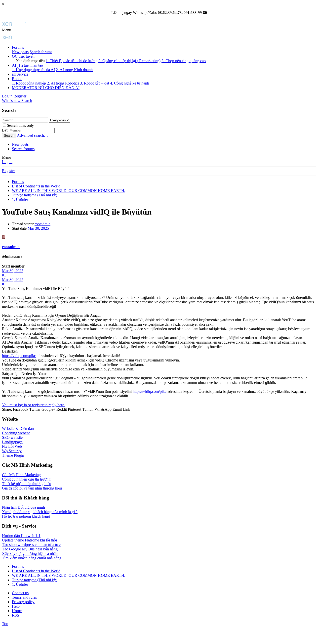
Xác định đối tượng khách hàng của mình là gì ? (40, 512)
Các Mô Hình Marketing (21, 475)
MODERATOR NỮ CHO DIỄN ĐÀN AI (46, 88)
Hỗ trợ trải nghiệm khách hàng (26, 516)
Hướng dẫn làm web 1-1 (21, 536)
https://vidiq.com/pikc (19, 356)
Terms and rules (24, 597)
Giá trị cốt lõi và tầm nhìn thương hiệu (32, 488)
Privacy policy (23, 602)
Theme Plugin (13, 455)
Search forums (41, 52)
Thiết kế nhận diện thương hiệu (26, 484)
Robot (17, 79)
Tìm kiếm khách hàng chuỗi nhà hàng (31, 558)
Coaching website (16, 433)
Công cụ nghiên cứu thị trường (26, 479)
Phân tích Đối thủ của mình (23, 507)
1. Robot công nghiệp (29, 83)
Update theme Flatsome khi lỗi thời (29, 540)
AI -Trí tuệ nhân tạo (27, 65)
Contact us (20, 593)
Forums (18, 47)
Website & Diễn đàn (18, 428)
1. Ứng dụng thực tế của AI (33, 70)
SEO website (12, 437)
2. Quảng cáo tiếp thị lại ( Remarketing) (129, 61)
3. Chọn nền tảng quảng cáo (183, 61)
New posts (20, 52)
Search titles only (20, 125)
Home (17, 611)
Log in (7, 162)
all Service (20, 74)
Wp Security (12, 451)
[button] (6, 30)
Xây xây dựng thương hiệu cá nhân (30, 553)
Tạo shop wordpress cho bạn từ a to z (31, 544)
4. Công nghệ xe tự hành (129, 83)
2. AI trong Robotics (63, 83)
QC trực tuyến (23, 56)
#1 (4, 275)
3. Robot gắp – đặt (94, 83)
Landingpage (12, 442)
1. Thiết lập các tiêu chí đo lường (71, 61)
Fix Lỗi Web (12, 446)
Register (8, 171)
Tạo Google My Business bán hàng (30, 549)
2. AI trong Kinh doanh (74, 70)
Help (16, 606)
